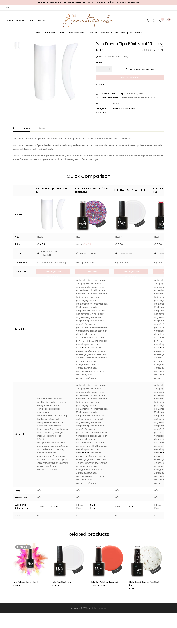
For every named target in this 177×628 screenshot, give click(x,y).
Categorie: (101, 108)
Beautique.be (83, 347)
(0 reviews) (158, 49)
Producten (50, 32)
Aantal (99, 62)
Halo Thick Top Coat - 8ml (129, 190)
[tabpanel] (88, 149)
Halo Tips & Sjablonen (99, 32)
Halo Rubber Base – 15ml (25, 582)
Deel (101, 84)
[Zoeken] (154, 20)
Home (38, 32)
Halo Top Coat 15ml (61, 582)
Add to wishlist (161, 44)
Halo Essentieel (76, 32)
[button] (53, 271)
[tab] (21, 128)
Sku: (98, 103)
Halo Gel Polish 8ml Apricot (104, 582)
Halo (62, 32)
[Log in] (147, 20)
